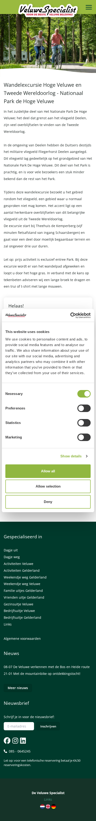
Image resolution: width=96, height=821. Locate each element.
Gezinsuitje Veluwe (18, 604)
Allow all (48, 471)
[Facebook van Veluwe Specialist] (7, 740)
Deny (48, 502)
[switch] (84, 408)
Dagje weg (12, 557)
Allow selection (48, 486)
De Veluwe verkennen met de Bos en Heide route (51, 667)
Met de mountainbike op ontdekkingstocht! (46, 673)
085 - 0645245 (42, 758)
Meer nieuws (18, 688)
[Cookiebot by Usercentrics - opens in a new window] (70, 315)
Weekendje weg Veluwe (22, 584)
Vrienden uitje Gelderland (24, 597)
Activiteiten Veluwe (18, 563)
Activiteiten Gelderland (22, 570)
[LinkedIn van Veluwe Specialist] (22, 740)
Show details (71, 456)
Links (8, 624)
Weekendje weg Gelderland (25, 577)
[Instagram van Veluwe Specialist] (14, 740)
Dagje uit (11, 550)
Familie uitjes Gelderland (23, 590)
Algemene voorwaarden (22, 638)
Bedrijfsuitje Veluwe (19, 610)
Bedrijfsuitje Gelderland (22, 617)
